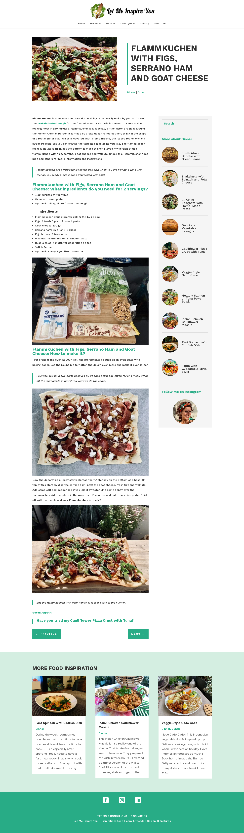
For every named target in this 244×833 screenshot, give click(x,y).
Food (109, 23)
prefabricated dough (52, 123)
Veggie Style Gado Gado (191, 273)
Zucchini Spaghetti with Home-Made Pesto (192, 204)
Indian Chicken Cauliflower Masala (192, 322)
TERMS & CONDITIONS (112, 816)
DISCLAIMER (138, 816)
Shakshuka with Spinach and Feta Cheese (194, 179)
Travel (93, 23)
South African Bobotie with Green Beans (191, 156)
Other (141, 92)
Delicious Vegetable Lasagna (189, 228)
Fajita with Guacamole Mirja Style (194, 368)
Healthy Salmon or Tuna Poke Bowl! (193, 298)
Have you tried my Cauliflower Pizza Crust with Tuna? (86, 620)
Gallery (144, 23)
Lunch (176, 728)
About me (160, 23)
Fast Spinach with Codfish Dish (194, 344)
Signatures (164, 821)
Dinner (131, 92)
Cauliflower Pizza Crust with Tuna (194, 250)
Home (81, 23)
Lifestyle (126, 23)
